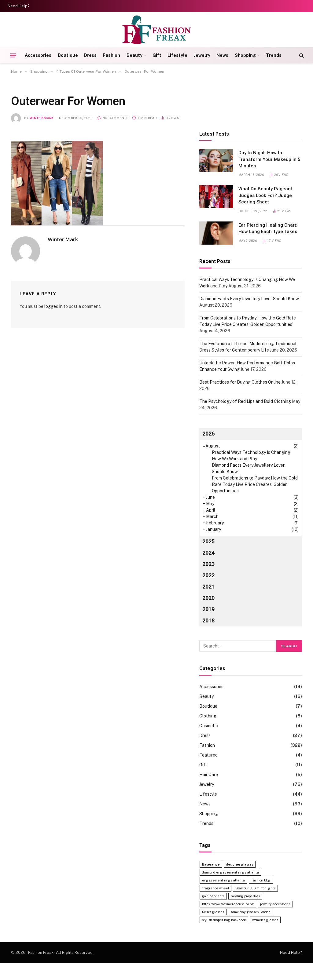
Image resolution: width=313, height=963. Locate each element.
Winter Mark (42, 118)
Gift (157, 55)
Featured (208, 755)
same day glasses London (250, 912)
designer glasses (239, 864)
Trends (274, 55)
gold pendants (213, 896)
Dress (90, 55)
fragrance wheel (215, 888)
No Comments (115, 118)
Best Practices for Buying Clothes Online (240, 382)
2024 (208, 552)
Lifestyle (177, 55)
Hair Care (208, 774)
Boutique (68, 55)
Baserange (211, 864)
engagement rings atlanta (223, 880)
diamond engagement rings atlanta (230, 872)
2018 (208, 620)
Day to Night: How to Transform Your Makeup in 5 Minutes (269, 159)
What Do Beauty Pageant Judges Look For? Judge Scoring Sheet (265, 195)
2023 (208, 564)
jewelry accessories (275, 904)
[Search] (301, 55)
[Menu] (13, 55)
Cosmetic (208, 725)
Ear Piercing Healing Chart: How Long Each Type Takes (267, 228)
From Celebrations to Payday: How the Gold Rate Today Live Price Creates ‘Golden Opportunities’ (255, 484)
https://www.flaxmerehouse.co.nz (228, 904)
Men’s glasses (213, 912)
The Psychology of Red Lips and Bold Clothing (245, 401)
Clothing (207, 715)
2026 (208, 433)
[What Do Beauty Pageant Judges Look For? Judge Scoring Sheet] (216, 196)
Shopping (245, 55)
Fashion (111, 55)
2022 (208, 575)
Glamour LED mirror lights (255, 888)
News (222, 55)
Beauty (134, 55)
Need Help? (18, 6)
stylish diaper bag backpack (224, 920)
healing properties (245, 896)
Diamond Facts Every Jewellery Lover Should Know (249, 298)
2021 (208, 586)
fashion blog (261, 880)
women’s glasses (265, 920)
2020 (208, 598)
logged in (53, 306)
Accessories (38, 55)
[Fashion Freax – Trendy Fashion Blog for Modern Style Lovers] (156, 29)
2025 (208, 541)
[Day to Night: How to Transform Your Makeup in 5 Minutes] (216, 160)
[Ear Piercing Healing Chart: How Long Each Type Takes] (216, 233)
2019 (208, 609)
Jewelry (202, 55)
